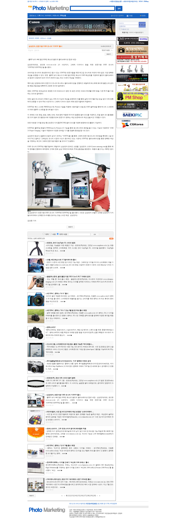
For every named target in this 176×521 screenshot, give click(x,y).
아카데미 (48, 15)
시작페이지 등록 (43, 1)
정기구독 (106, 503)
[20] (94, 496)
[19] (91, 496)
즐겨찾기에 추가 (32, 1)
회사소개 (72, 503)
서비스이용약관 (80, 503)
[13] (72, 496)
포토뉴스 (32, 15)
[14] (75, 496)
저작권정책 (113, 503)
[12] (69, 496)
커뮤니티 (56, 15)
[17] (85, 496)
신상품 (49, 38)
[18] (88, 496)
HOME (37, 38)
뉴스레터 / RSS (54, 1)
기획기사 (40, 15)
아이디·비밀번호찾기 (136, 32)
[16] (81, 496)
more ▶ (62, 251)
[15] (78, 496)
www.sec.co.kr (51, 65)
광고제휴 (100, 503)
